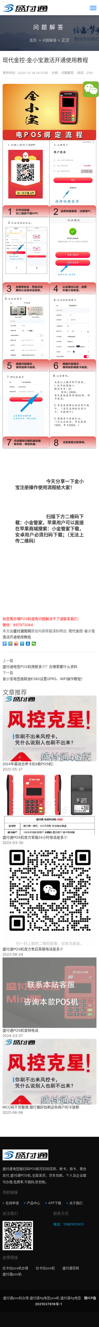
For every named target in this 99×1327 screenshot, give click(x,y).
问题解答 (49, 40)
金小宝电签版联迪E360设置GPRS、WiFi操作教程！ (44, 679)
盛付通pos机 (12, 1274)
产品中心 (33, 1203)
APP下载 (54, 1203)
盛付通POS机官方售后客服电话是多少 (33, 949)
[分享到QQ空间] (10, 644)
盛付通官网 (70, 1268)
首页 (33, 40)
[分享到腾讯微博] (22, 644)
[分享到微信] (34, 644)
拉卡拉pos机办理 (15, 1268)
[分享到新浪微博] (16, 644)
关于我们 (75, 1203)
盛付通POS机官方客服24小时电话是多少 (35, 837)
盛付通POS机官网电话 (20, 1030)
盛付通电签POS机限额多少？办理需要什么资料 (40, 666)
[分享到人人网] (28, 644)
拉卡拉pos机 (45, 1268)
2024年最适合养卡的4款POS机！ (29, 764)
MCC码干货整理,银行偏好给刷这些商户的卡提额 (41, 1107)
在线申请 (12, 1203)
